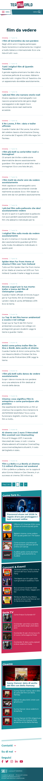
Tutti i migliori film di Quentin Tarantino (17, 67)
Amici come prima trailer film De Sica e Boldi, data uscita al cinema (20, 346)
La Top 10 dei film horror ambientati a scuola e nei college (21, 318)
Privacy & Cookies (21, 775)
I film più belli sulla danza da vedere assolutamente (21, 375)
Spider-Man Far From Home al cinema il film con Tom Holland (18, 262)
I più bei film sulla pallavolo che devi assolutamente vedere (21, 209)
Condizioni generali (8, 775)
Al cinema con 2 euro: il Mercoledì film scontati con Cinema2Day (20, 433)
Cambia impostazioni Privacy (11, 776)
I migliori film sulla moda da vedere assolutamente (21, 234)
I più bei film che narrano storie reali (21, 95)
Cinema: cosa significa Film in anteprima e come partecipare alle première (20, 401)
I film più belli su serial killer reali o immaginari (20, 153)
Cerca (35, 12)
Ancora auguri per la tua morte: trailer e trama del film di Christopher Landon (18, 289)
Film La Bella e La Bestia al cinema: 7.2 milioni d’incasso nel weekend (21, 465)
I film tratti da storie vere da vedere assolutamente (21, 181)
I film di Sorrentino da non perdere (20, 41)
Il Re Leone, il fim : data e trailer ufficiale (19, 124)
